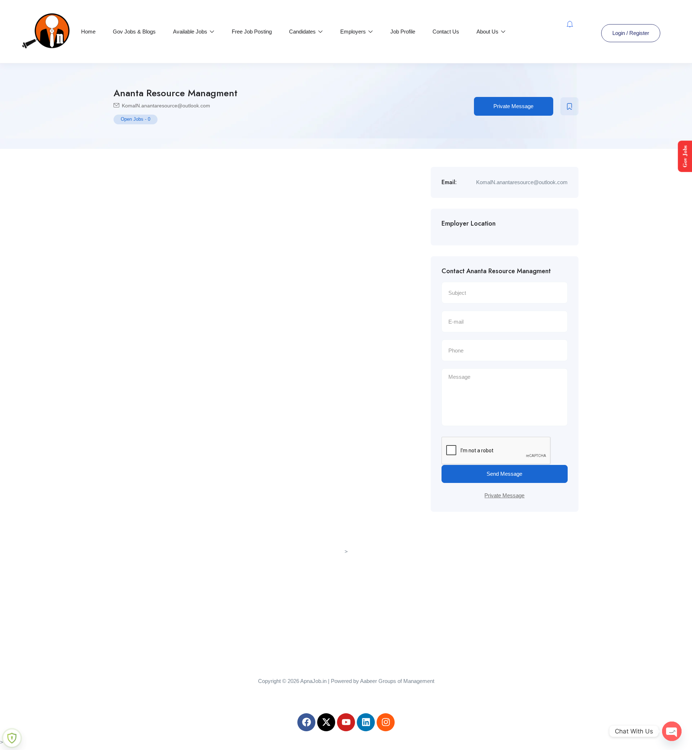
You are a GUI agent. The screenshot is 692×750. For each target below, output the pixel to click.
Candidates (303, 31)
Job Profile (402, 31)
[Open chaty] (672, 731)
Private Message (513, 106)
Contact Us (445, 31)
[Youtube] (346, 722)
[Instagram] (386, 722)
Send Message (504, 474)
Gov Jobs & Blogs (134, 31)
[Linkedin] (366, 722)
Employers (353, 31)
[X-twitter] (326, 722)
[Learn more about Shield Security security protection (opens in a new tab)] (12, 738)
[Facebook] (306, 722)
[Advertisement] (346, 606)
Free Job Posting (252, 31)
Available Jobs (191, 31)
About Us (488, 31)
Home (88, 31)
